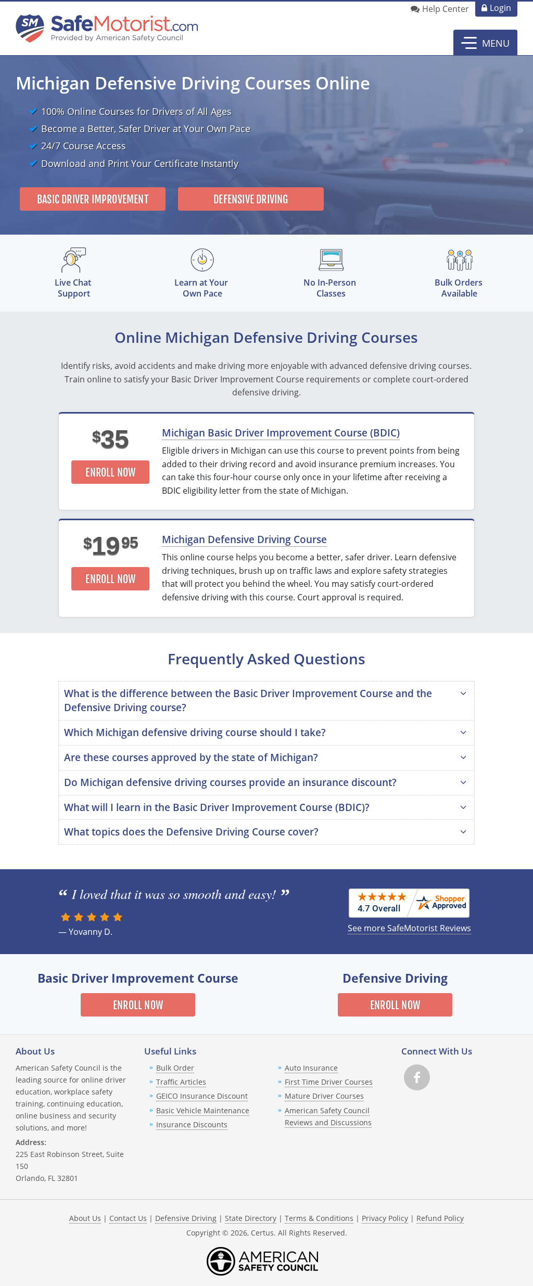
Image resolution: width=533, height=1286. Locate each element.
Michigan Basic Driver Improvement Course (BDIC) (281, 433)
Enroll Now (110, 472)
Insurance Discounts (191, 1124)
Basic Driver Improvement (92, 199)
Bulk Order (175, 1068)
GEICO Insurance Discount (202, 1096)
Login (500, 8)
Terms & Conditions (319, 1218)
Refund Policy (440, 1218)
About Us (85, 1218)
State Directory (250, 1218)
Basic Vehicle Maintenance (202, 1110)
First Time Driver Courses (329, 1082)
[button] (485, 43)
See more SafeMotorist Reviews (409, 928)
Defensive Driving (250, 199)
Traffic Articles (181, 1082)
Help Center (445, 9)
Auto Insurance (311, 1068)
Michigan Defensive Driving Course (244, 539)
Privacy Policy (385, 1218)
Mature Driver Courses (324, 1096)
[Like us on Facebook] (417, 1077)
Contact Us (128, 1218)
